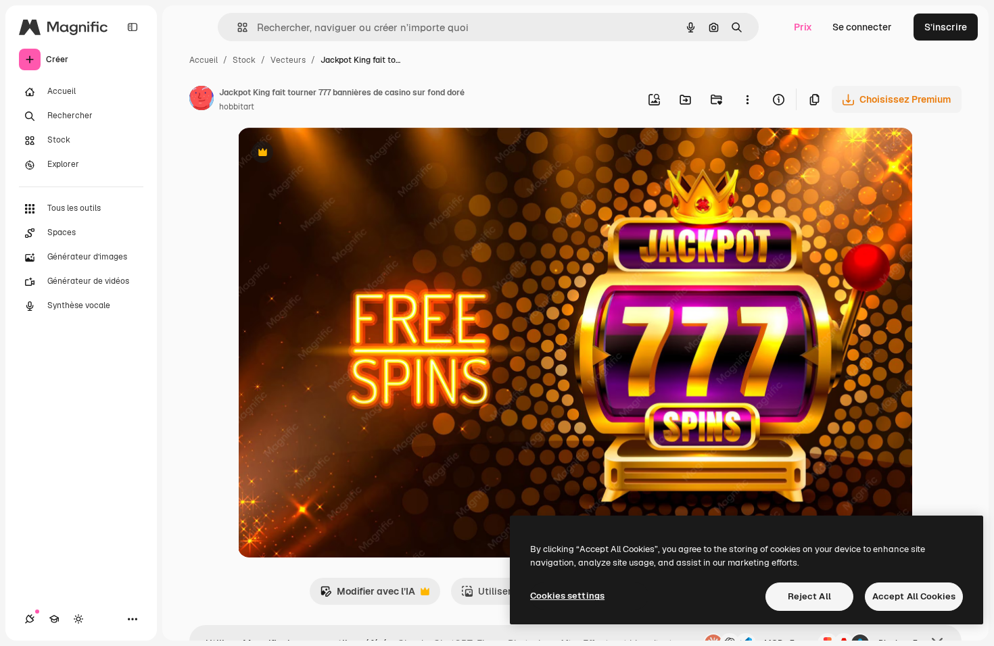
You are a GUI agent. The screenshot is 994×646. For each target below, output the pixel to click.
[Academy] (54, 619)
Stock (244, 60)
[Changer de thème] (78, 619)
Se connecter (862, 27)
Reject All (809, 596)
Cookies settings (567, 595)
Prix (803, 27)
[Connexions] (30, 619)
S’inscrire (945, 27)
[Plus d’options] (747, 99)
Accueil (203, 60)
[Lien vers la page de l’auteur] (201, 100)
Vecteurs (288, 60)
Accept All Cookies (913, 596)
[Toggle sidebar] (132, 27)
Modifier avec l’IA (367, 595)
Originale (327, 153)
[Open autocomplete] (237, 27)
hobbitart (236, 106)
